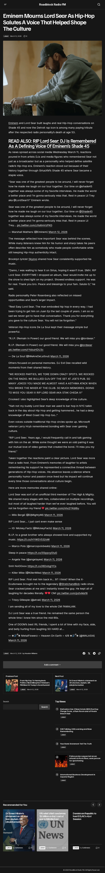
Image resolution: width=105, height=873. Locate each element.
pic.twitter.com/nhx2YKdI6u (62, 508)
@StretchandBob (69, 584)
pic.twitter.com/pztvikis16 (72, 593)
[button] (5, 4)
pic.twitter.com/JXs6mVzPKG (34, 225)
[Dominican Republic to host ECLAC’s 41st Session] (86, 830)
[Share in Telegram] (94, 653)
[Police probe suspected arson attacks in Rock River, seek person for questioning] (61, 761)
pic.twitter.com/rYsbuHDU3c (25, 349)
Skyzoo (32, 259)
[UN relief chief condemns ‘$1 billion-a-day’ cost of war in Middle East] (52, 830)
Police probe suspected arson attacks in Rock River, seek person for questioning (84, 758)
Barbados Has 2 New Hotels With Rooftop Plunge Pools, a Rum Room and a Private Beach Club (79, 711)
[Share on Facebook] (84, 653)
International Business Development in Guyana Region (77, 775)
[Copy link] (99, 653)
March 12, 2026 (58, 231)
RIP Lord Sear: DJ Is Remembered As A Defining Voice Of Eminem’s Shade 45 (52, 143)
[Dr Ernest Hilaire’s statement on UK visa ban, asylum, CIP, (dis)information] (77, 684)
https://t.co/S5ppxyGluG (42, 552)
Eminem (13, 123)
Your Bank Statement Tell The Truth (76, 744)
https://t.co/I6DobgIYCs (42, 566)
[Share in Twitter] (89, 653)
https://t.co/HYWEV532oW (33, 539)
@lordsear (86, 345)
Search (6, 701)
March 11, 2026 (59, 356)
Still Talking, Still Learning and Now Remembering (76, 730)
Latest (6, 36)
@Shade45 (86, 211)
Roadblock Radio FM (52, 4)
